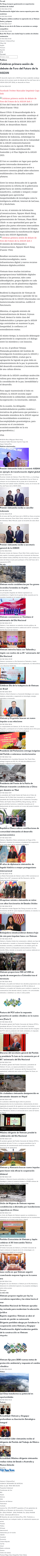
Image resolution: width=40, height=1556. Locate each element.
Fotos (20, 1555)
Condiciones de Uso (6, 1490)
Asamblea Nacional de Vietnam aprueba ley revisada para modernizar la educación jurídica (19, 1309)
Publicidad (3, 1503)
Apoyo (2, 1495)
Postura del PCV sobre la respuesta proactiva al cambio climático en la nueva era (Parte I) (19, 1015)
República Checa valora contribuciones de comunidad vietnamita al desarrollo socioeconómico (19, 831)
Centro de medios (5, 1553)
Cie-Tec (2, 1544)
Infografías (3, 1335)
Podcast (2, 1402)
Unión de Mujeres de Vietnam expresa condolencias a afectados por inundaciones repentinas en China (20, 1206)
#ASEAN (2, 439)
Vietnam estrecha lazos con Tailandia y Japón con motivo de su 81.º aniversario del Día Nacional (20, 653)
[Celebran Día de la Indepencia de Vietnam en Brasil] (13, 675)
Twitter (12, 90)
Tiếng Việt (3, 43)
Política (3, 60)
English (2, 45)
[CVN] (20, 1470)
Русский (3, 54)
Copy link (25, 442)
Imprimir (30, 90)
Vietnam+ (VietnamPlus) (7, 41)
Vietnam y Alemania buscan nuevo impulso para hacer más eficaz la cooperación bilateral (20, 1170)
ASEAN (2, 1535)
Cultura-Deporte (5, 1541)
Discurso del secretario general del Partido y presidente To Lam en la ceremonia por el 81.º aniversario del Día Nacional (19, 1056)
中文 (1, 52)
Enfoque (2, 1528)
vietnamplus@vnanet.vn (12, 1515)
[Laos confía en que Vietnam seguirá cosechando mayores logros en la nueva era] (13, 1262)
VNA (1, 1499)
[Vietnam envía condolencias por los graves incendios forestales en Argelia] (13, 574)
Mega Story (8, 1555)
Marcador (20, 90)
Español (2, 50)
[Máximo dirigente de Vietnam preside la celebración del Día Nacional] (13, 1122)
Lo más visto (4, 1293)
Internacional (4, 1530)
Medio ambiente (5, 1548)
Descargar (3, 1290)
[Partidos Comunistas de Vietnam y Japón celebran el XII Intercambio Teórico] (13, 1229)
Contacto (2, 1506)
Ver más (3, 564)
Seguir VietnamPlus (6, 444)
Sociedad (3, 1537)
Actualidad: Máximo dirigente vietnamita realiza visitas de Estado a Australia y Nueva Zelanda (19, 1461)
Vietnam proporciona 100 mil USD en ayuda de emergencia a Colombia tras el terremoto (18, 975)
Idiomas (2, 1497)
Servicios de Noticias (6, 1501)
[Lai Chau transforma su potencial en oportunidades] (14, 1382)
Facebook (4, 90)
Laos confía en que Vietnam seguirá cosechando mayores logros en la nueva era (18, 1275)
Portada (2, 1524)
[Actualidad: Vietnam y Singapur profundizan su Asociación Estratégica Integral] (5, 1409)
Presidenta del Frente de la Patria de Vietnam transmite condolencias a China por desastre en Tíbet (18, 786)
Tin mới (2, 1)
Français (2, 48)
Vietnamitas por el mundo (8, 1532)
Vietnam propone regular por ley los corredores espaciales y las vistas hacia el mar (19, 1299)
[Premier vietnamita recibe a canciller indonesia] (14, 496)
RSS (1, 1492)
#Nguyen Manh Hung (16, 439)
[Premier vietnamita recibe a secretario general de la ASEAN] (14, 533)
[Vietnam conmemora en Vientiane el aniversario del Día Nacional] (13, 607)
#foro (7, 439)
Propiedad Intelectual (6, 1488)
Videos (2, 1372)
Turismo (2, 1550)
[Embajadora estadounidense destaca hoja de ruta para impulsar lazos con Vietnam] (13, 922)
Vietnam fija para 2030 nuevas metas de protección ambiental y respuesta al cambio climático (20, 1363)
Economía (3, 1539)
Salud (2, 1546)
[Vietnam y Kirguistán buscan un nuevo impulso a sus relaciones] (13, 708)
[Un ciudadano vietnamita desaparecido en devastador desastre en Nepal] (13, 1083)
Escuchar (2, 1425)
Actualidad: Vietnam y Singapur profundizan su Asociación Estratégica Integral (17, 1419)
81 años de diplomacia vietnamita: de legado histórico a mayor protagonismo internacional (18, 867)
